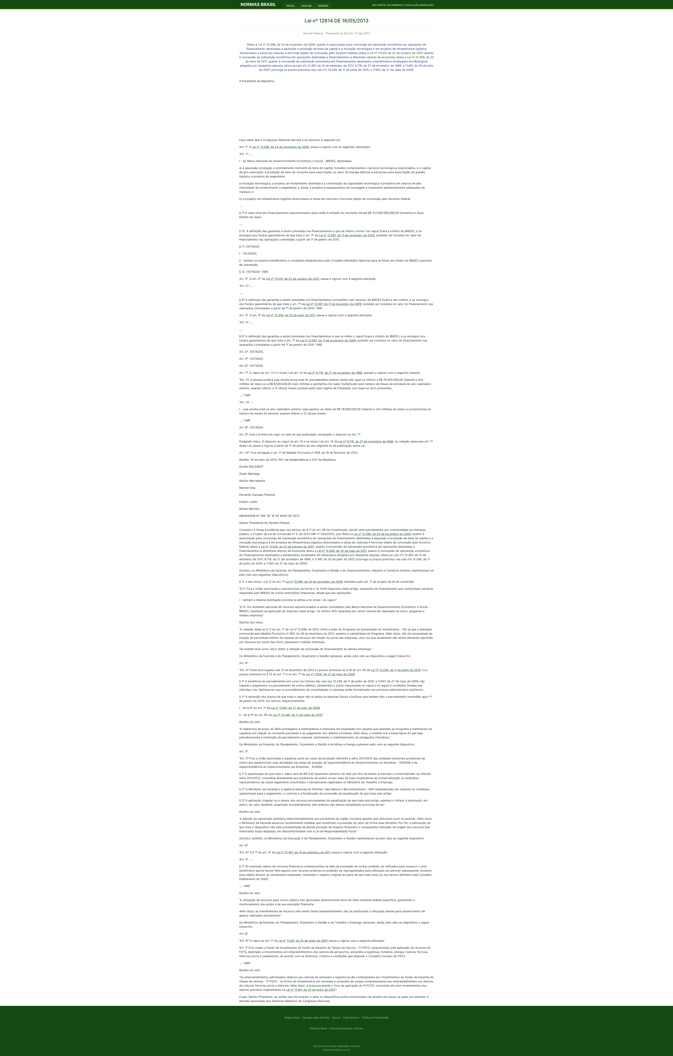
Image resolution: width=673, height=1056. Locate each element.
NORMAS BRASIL (258, 4)
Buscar (336, 1017)
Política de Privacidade (375, 1017)
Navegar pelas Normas (315, 1017)
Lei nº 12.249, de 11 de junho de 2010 (395, 670)
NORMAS (323, 5)
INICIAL (290, 5)
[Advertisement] (336, 110)
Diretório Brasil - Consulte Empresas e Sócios (336, 1028)
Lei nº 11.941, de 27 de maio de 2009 (330, 674)
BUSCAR (306, 5)
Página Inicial (292, 1017)
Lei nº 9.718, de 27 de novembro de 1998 (335, 372)
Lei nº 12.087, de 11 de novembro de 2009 (347, 235)
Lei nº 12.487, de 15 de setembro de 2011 (303, 852)
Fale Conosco (351, 1017)
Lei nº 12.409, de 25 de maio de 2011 (290, 315)
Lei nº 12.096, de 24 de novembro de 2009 (286, 44)
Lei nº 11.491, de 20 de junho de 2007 (302, 940)
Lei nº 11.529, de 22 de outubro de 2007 (396, 53)
